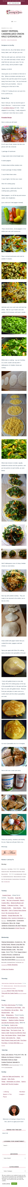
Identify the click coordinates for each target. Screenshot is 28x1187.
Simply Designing (12, 964)
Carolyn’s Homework (17, 918)
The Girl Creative (13, 1084)
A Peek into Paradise (7, 969)
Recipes (3, 40)
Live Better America (8, 108)
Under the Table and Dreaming (11, 1076)
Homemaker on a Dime (13, 1081)
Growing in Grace (14, 12)
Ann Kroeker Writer (10, 1035)
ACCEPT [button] (14, 1183)
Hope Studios (17, 908)
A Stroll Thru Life (20, 928)
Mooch (9, 990)
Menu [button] (15, 21)
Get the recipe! (14, 3)
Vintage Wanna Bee (13, 915)
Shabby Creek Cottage (5, 983)
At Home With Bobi (13, 1043)
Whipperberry (10, 1015)
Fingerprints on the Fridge (13, 1007)
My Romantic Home (13, 1022)
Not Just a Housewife (13, 900)
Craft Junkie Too (10, 1038)
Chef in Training (13, 910)
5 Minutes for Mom (13, 905)
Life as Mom (15, 1010)
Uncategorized (12, 40)
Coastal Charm (6, 895)
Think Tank (14, 990)
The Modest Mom (7, 881)
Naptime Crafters (14, 1020)
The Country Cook (16, 1030)
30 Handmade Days (13, 1017)
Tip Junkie (11, 898)
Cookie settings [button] (6, 1183)
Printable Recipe (6, 117)
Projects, (7, 1040)
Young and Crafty (15, 1040)
